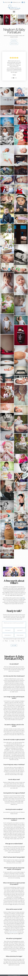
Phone (6, 640)
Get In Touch (14, 43)
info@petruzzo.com (16, 2)
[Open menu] (14, 11)
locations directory (13, 932)
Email (13, 640)
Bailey (23, 598)
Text (19, 640)
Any (24, 640)
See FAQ (14, 40)
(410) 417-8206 (7, 2)
